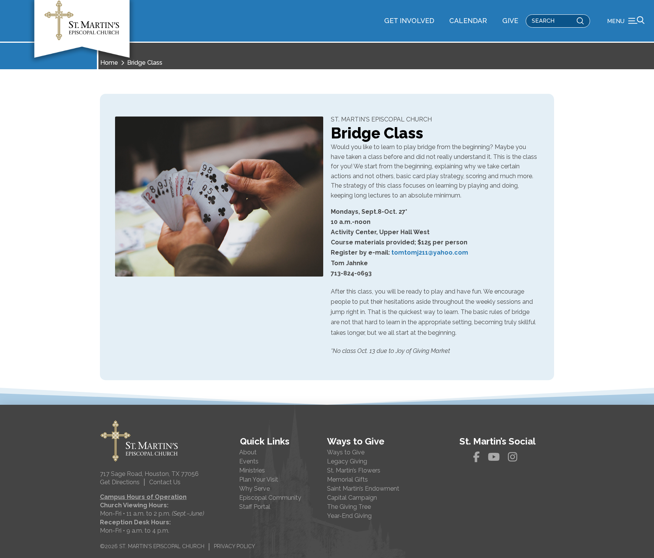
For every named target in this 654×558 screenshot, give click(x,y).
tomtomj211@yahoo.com (429, 252)
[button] (625, 20)
